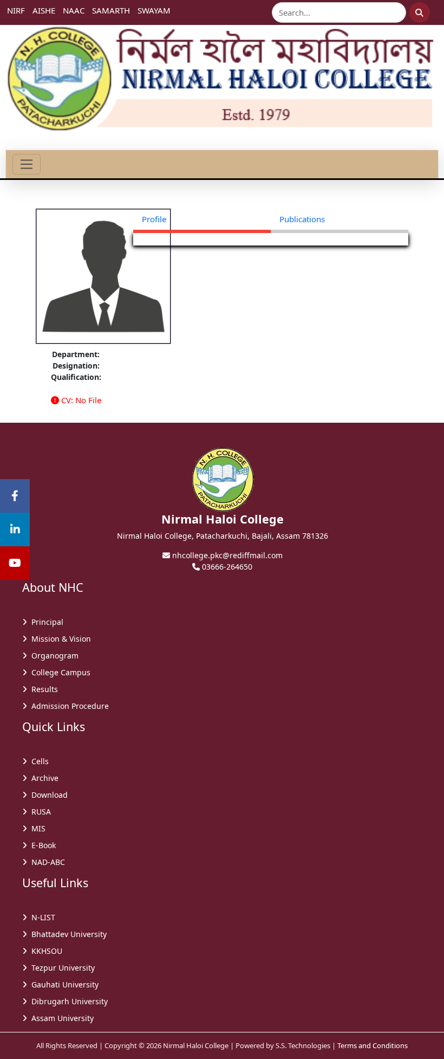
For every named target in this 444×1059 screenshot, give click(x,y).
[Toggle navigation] (26, 164)
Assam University (60, 1018)
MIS (36, 828)
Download (47, 795)
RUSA (39, 811)
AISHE (43, 10)
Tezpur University (61, 968)
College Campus (58, 672)
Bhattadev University (67, 934)
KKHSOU (44, 951)
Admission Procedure (68, 706)
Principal (45, 622)
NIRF (16, 10)
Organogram (53, 655)
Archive (42, 778)
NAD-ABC (46, 862)
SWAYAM (154, 10)
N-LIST (41, 917)
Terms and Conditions (372, 1045)
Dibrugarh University (67, 1001)
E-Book (41, 845)
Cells (38, 761)
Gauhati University (63, 984)
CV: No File (80, 400)
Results (42, 689)
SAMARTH (111, 10)
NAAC (73, 10)
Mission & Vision (59, 639)
